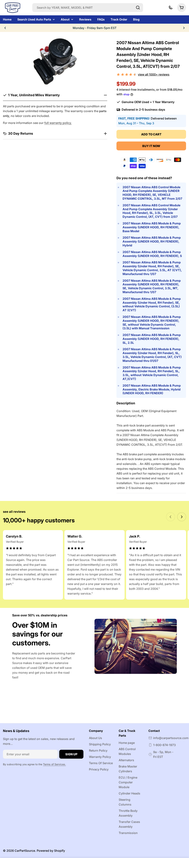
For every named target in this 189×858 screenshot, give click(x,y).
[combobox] (87, 7)
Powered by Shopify (51, 850)
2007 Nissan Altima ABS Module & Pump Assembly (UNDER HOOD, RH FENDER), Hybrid (152, 241)
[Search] (138, 7)
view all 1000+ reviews (153, 74)
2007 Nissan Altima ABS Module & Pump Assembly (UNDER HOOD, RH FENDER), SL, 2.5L (152, 338)
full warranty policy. (58, 123)
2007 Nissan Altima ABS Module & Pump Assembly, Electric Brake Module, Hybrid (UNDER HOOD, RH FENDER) (152, 389)
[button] (5, 28)
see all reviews (14, 512)
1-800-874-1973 (164, 745)
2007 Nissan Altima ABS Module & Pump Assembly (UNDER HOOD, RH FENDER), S (152, 254)
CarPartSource (25, 850)
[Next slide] (181, 516)
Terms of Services (54, 764)
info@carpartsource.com (170, 738)
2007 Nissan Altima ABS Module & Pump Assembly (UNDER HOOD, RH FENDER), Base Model (152, 227)
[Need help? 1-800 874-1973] (170, 7)
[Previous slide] (170, 516)
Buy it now (151, 146)
